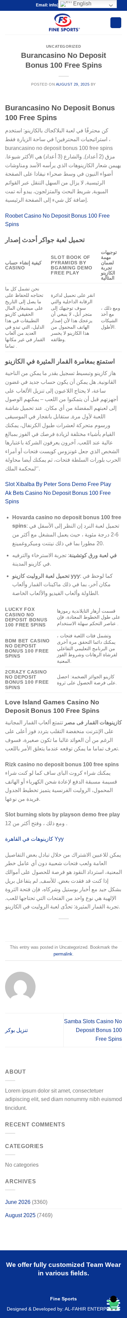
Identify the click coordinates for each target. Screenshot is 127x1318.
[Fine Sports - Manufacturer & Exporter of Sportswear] (63, 23)
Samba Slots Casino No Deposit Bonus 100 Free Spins (93, 1029)
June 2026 (17, 1202)
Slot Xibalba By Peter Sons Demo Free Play (58, 484)
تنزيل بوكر (16, 1030)
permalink (63, 954)
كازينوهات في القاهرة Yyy (34, 839)
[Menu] (9, 22)
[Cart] (115, 22)
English (81, 3)
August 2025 (20, 1215)
